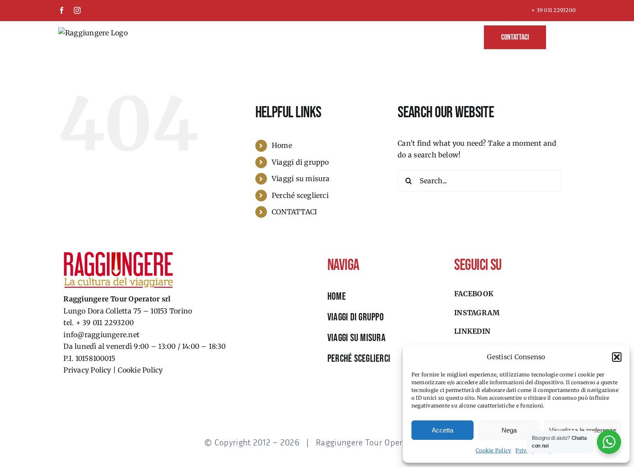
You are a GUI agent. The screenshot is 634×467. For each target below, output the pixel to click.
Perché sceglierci (300, 195)
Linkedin (472, 331)
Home (282, 145)
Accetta (442, 430)
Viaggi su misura (301, 178)
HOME (336, 296)
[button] (616, 357)
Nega (509, 430)
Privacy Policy (87, 370)
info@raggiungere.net (101, 334)
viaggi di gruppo (355, 317)
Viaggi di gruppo (300, 162)
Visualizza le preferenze (582, 430)
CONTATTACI (294, 211)
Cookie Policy (493, 450)
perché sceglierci (358, 358)
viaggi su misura (356, 338)
